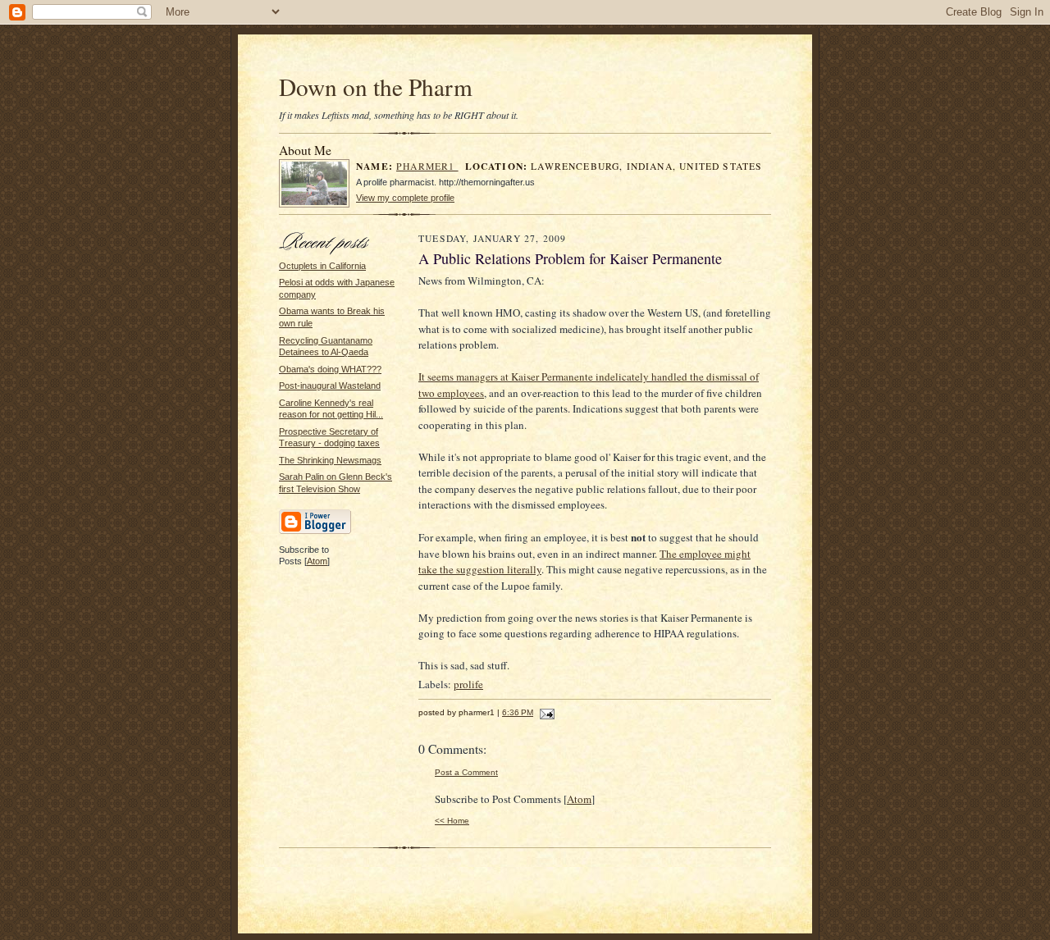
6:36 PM (517, 712)
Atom (317, 561)
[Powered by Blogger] (315, 531)
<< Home (452, 820)
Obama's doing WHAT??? (330, 369)
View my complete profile (405, 198)
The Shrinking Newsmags (330, 460)
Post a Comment (466, 772)
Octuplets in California (322, 266)
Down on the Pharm (375, 87)
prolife (468, 684)
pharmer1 (427, 166)
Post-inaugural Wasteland (330, 385)
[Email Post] (545, 712)
